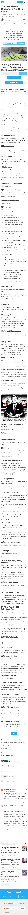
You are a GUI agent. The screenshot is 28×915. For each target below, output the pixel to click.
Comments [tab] (4, 776)
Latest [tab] (6, 843)
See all (4, 885)
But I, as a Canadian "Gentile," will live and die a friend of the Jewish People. (10, 863)
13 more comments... (6, 836)
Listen (24, 19)
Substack (7, 912)
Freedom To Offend (11, 865)
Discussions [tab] (12, 843)
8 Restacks (18, 761)
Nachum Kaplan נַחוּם (9, 853)
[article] (14, 851)
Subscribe (19, 2)
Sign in (25, 2)
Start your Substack (10, 908)
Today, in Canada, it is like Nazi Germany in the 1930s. (10, 860)
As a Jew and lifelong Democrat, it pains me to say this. (9, 873)
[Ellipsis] (26, 789)
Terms (24, 903)
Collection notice (14, 905)
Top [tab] (3, 843)
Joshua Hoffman (8, 18)
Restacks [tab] (11, 776)
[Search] (25, 843)
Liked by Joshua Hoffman (10, 791)
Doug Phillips (7, 789)
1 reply (7, 829)
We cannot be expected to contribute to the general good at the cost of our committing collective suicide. (10, 877)
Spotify (3, 93)
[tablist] (7, 776)
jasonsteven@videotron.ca (10, 805)
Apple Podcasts (10, 91)
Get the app (21, 908)
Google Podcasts (19, 91)
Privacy (20, 903)
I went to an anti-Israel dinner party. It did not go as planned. (10, 848)
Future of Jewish (11, 879)
